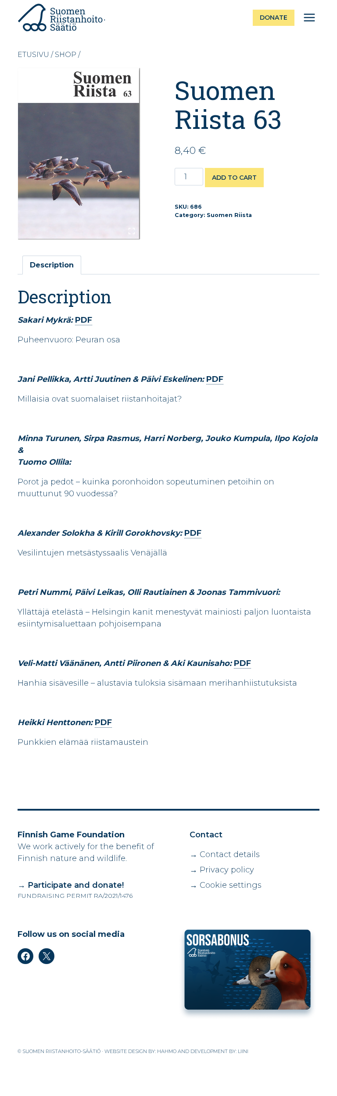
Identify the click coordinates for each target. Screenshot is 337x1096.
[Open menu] (309, 17)
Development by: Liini (219, 1051)
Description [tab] (52, 264)
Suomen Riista (229, 215)
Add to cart (234, 177)
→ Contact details (225, 854)
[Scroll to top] (308, 1085)
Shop (65, 54)
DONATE (273, 17)
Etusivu (33, 54)
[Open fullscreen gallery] (131, 231)
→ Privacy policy (222, 870)
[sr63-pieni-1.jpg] (79, 154)
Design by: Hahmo (152, 1051)
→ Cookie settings (226, 885)
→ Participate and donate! (71, 885)
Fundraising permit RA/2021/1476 (75, 896)
